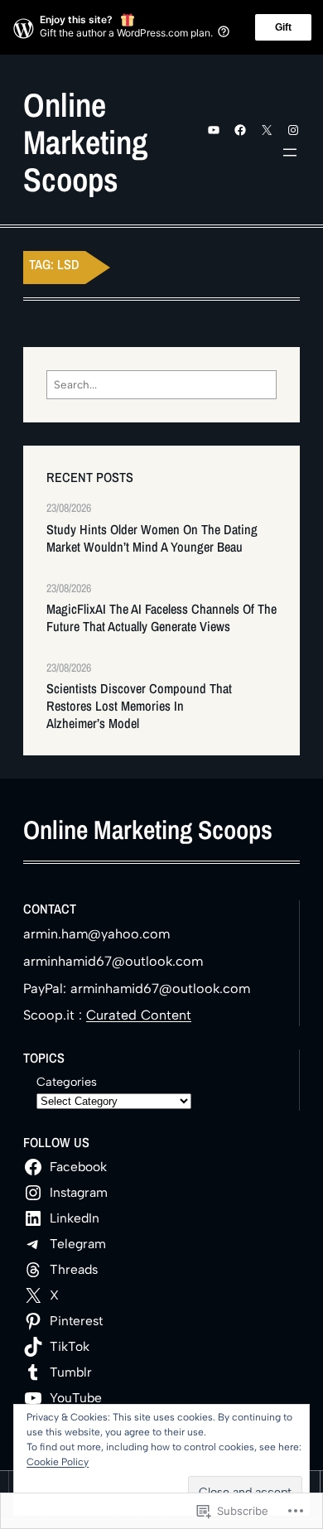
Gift (283, 27)
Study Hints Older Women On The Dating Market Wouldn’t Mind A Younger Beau (152, 538)
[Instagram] (293, 130)
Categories (66, 1081)
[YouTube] (213, 130)
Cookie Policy (58, 1462)
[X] (266, 130)
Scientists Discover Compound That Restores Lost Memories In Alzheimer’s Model (139, 706)
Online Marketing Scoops (85, 142)
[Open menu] (290, 152)
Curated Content (138, 1015)
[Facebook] (240, 130)
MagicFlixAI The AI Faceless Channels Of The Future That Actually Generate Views (161, 618)
